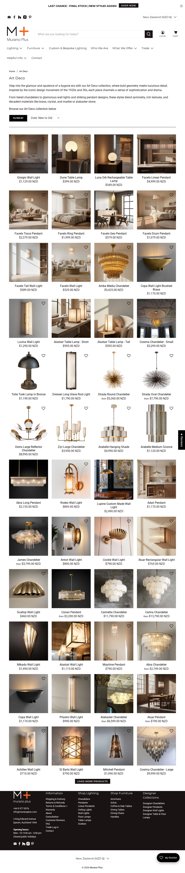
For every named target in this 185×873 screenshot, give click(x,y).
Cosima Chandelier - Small (156, 342)
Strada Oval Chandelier (156, 394)
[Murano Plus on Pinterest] (30, 17)
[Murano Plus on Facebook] (14, 17)
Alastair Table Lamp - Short (71, 342)
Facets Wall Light (71, 286)
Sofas (114, 802)
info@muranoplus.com (25, 811)
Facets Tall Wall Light (28, 286)
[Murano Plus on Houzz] (19, 17)
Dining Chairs (117, 813)
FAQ (48, 823)
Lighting (12, 48)
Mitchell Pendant (114, 769)
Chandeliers (84, 799)
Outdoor (82, 823)
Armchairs (116, 799)
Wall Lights (83, 813)
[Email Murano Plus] (9, 17)
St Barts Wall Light (71, 769)
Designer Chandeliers (154, 803)
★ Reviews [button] (181, 440)
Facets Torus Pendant (28, 233)
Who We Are (99, 48)
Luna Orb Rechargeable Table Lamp (114, 179)
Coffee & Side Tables (121, 806)
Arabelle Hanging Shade (113, 447)
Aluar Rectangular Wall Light (156, 560)
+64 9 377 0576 (21, 808)
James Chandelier (28, 560)
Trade (145, 48)
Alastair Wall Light (71, 664)
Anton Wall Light (71, 560)
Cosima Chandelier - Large (156, 769)
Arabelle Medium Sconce (156, 447)
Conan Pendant (71, 612)
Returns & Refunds (55, 802)
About (49, 813)
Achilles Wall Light (28, 769)
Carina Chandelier (156, 612)
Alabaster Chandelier (114, 717)
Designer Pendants (152, 807)
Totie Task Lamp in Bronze (29, 394)
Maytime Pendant (114, 664)
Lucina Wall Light (29, 342)
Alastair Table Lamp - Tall (114, 342)
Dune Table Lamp (71, 177)
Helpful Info (15, 58)
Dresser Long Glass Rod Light (71, 394)
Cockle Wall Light (114, 560)
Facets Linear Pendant (156, 177)
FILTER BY (18, 118)
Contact (36, 58)
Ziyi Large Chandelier (71, 447)
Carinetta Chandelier (114, 612)
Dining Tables (117, 809)
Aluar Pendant (156, 717)
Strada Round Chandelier (114, 394)
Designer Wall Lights (153, 810)
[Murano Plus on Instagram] (25, 17)
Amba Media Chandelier (114, 286)
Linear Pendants (86, 806)
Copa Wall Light (28, 717)
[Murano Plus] (18, 34)
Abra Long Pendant (28, 502)
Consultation (52, 816)
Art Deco (23, 71)
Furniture (33, 48)
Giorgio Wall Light (28, 177)
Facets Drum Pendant (156, 233)
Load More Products (92, 781)
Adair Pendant (156, 502)
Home (12, 71)
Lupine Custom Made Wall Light (114, 505)
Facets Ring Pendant (71, 233)
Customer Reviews (55, 820)
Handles (115, 816)
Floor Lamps (84, 816)
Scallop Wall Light (28, 612)
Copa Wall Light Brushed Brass (156, 287)
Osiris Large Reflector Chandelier (28, 448)
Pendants (83, 802)
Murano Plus (96, 867)
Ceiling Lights (85, 809)
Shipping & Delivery (55, 799)
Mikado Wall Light (28, 664)
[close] (181, 6)
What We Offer (122, 48)
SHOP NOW (128, 5)
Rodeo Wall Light (71, 502)
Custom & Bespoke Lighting (68, 48)
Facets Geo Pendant (114, 233)
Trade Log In (52, 827)
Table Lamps (84, 820)
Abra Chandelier (156, 664)
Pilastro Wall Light (71, 717)
